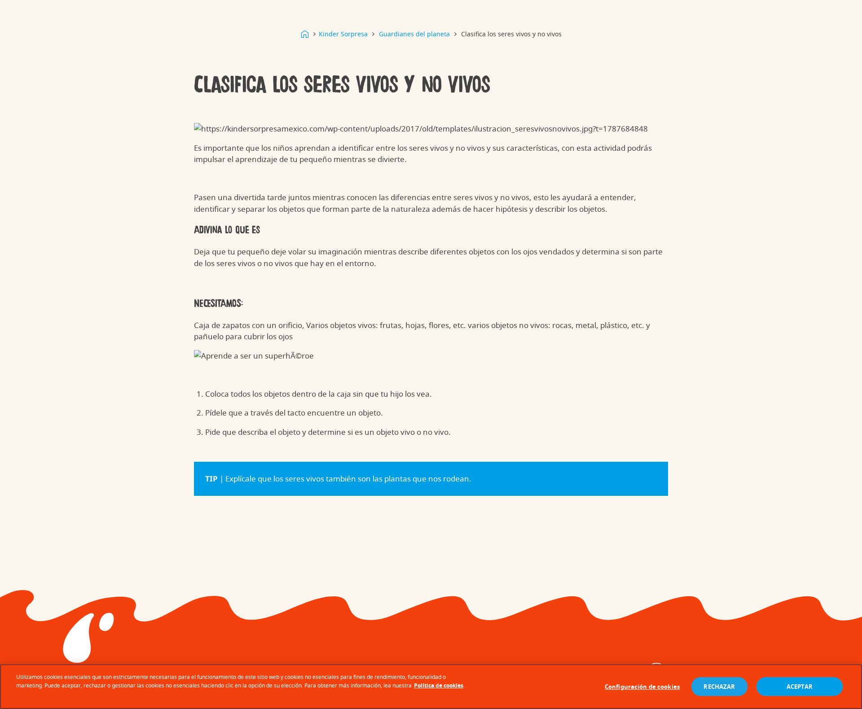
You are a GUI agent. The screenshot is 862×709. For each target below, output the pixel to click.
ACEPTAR (800, 687)
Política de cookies (438, 685)
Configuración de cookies (642, 687)
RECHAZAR (719, 687)
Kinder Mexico (305, 34)
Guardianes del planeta (414, 34)
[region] (431, 686)
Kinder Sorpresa (343, 34)
